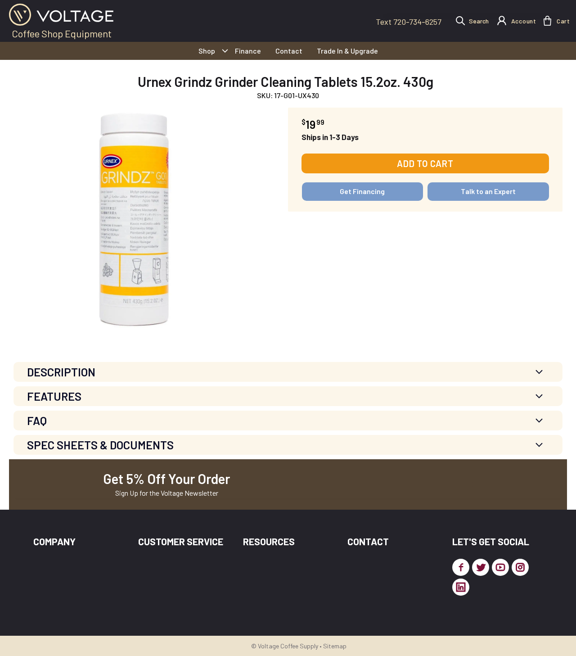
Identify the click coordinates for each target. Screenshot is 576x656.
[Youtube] (500, 567)
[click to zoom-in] (134, 219)
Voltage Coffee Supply (288, 646)
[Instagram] (520, 567)
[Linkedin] (460, 587)
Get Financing (362, 191)
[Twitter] (480, 567)
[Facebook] (460, 567)
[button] (547, 21)
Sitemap (334, 646)
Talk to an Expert (488, 191)
